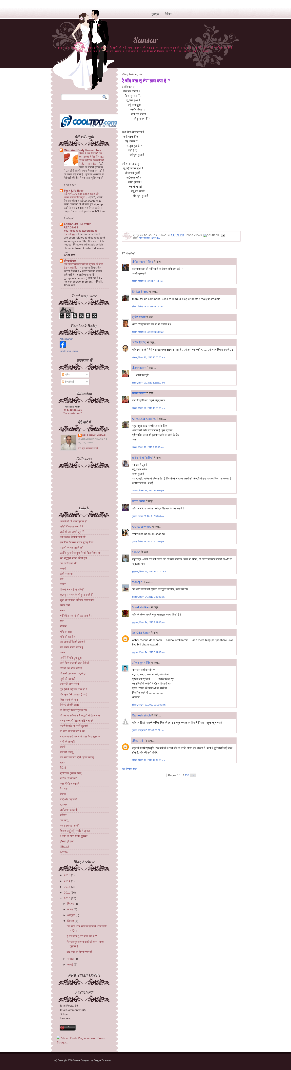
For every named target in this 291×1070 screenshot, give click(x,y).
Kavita (155, 238)
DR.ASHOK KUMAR (94, 435)
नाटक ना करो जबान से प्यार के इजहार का (80, 736)
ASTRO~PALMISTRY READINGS (77, 226)
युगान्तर (63, 804)
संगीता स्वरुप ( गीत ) (142, 261)
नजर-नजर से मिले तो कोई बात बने (76, 720)
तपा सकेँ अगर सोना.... (71, 684)
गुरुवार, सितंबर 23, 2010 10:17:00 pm (148, 541)
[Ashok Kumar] (63, 346)
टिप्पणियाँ (69, 382)
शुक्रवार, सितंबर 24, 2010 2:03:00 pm (148, 597)
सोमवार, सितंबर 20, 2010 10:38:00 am (148, 383)
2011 (67, 892)
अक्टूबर (71, 915)
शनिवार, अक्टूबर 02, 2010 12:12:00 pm (148, 705)
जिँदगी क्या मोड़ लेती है (71, 668)
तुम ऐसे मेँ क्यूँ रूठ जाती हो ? (73, 689)
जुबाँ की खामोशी (67, 678)
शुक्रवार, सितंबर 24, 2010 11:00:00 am (149, 571)
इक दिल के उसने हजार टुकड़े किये (76, 542)
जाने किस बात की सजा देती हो (74, 662)
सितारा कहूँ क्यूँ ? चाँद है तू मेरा (75, 830)
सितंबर (70, 920)
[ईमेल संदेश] (222, 235)
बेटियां (63, 767)
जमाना (63, 652)
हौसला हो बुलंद (67, 841)
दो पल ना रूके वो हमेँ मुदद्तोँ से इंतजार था (80, 715)
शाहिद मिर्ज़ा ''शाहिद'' (142, 457)
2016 (67, 875)
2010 (67, 898)
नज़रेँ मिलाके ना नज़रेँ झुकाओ (74, 726)
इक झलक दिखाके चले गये (73, 537)
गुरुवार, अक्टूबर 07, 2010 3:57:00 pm (148, 730)
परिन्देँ (62, 747)
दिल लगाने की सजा (69, 699)
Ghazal (64, 846)
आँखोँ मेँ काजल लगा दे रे (71, 526)
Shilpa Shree (140, 291)
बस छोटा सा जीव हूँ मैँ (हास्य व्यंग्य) (77, 757)
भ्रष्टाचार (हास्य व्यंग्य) (71, 773)
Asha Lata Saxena (144, 418)
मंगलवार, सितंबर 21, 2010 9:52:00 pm (148, 490)
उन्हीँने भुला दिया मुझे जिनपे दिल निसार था (80, 552)
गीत (62, 621)
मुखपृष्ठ (155, 13)
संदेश (67, 374)
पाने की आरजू (66, 752)
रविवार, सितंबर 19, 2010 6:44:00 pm (147, 281)
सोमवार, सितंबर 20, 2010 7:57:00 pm (148, 447)
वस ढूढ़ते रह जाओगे (69, 825)
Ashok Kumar (66, 339)
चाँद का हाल (144, 238)
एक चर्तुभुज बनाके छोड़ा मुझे (73, 558)
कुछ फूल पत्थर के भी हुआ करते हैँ (76, 594)
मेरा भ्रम (64, 788)
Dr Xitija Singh (141, 632)
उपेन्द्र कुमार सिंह (141, 662)
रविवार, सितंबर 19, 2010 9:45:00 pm (147, 306)
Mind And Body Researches (82, 150)
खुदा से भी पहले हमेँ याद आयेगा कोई (77, 600)
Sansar (145, 40)
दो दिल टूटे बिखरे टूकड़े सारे (73, 710)
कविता (63, 584)
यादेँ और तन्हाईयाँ (68, 799)
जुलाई (70, 964)
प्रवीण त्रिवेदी (139, 342)
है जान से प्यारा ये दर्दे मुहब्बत (73, 836)
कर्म (61, 579)
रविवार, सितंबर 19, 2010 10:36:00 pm (148, 332)
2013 (67, 886)
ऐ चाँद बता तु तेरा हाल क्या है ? (146, 80)
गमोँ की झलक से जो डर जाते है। (76, 615)
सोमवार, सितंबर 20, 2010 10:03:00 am (148, 357)
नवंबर (70, 909)
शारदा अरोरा (138, 501)
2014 (67, 881)
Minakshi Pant (141, 607)
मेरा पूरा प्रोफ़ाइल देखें (88, 448)
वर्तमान (63, 815)
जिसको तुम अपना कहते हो (73, 673)
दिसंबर (70, 903)
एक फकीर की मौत (68, 563)
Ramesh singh (141, 715)
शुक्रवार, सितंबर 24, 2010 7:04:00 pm (148, 622)
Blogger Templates (102, 1060)
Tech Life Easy (74, 190)
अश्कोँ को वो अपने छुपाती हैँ (73, 521)
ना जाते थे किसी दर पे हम (72, 731)
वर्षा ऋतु (64, 820)
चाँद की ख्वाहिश (67, 636)
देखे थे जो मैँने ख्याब (69, 705)
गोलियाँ (63, 626)
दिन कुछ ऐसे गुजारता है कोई (73, 694)
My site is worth (72, 407)
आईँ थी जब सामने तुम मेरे (72, 531)
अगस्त (70, 958)
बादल (62, 762)
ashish (136, 552)
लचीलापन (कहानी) (69, 809)
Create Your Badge (69, 351)
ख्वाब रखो (65, 605)
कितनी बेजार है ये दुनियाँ (71, 589)
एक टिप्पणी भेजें (129, 769)
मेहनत (63, 794)
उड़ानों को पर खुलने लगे (71, 547)
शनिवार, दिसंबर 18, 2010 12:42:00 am (148, 760)
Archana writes (141, 526)
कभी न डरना (66, 573)
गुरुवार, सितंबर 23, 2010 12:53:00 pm (148, 516)
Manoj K (137, 582)
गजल (62, 610)
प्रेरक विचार (70, 261)
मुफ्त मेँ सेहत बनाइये (69, 783)
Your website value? (72, 413)
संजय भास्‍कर (139, 367)
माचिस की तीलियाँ (68, 778)
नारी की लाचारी (67, 741)
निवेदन (168, 13)
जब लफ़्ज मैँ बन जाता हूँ (71, 647)
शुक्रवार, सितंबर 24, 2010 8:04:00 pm (148, 652)
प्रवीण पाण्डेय (139, 317)
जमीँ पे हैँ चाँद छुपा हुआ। (72, 657)
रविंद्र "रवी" (138, 740)
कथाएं (63, 568)
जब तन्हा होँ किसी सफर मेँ (72, 641)
